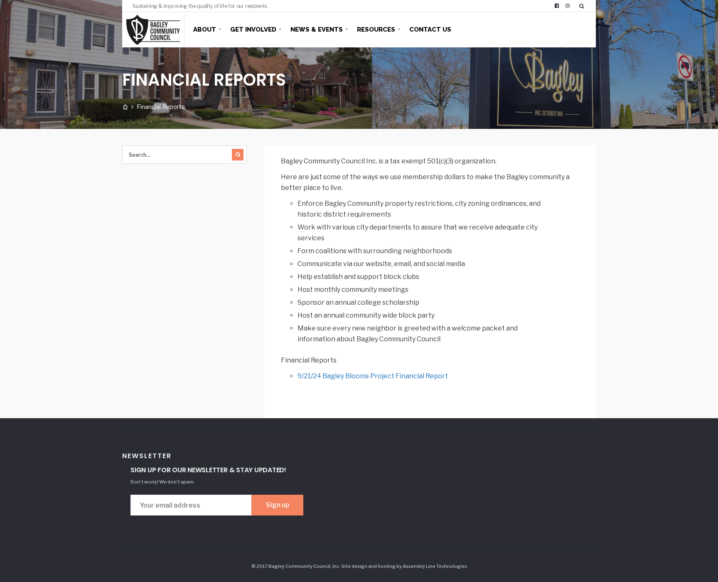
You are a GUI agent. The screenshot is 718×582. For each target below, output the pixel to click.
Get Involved (253, 29)
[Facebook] (557, 6)
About (204, 29)
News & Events (316, 29)
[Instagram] (568, 6)
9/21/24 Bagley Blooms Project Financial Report (373, 376)
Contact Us (430, 29)
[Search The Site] (583, 5)
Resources (376, 29)
